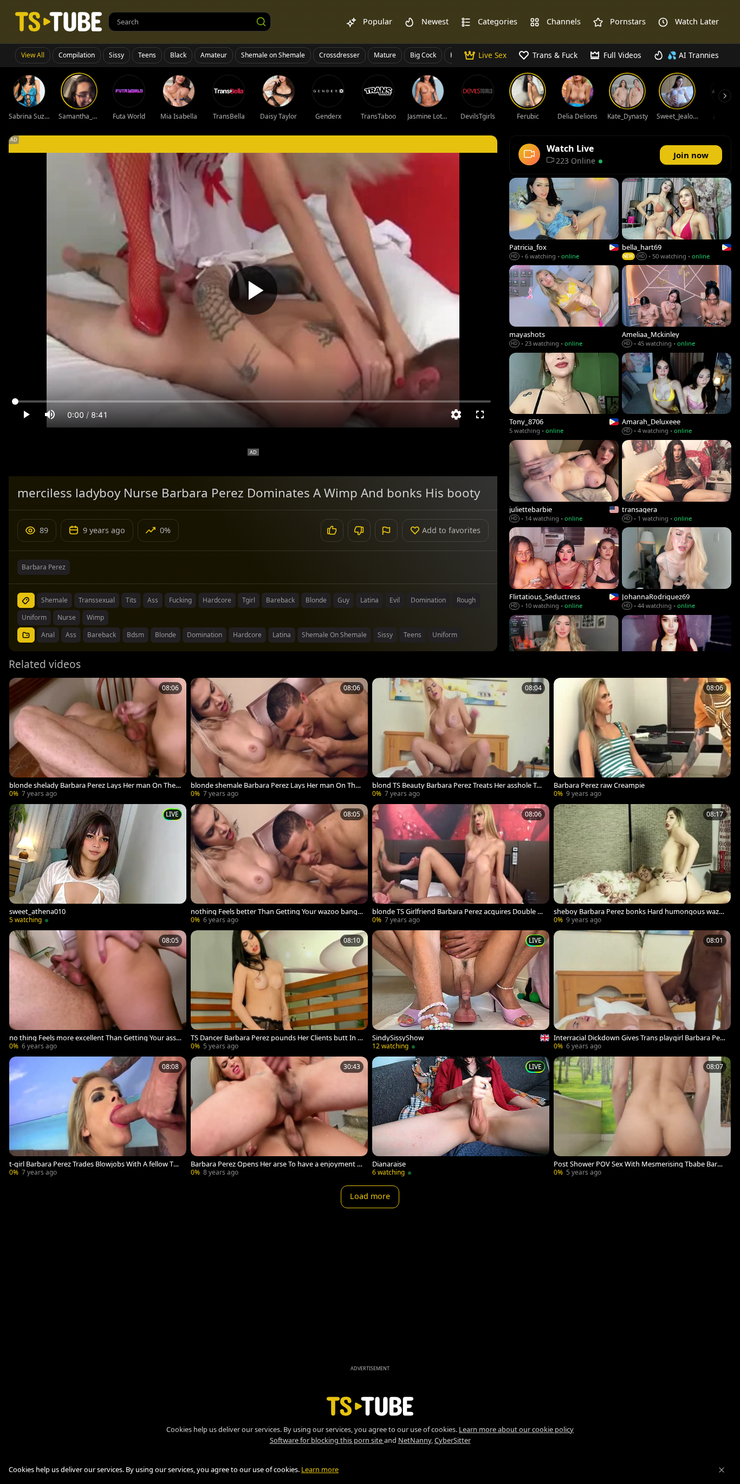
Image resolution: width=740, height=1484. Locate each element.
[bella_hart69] (676, 220)
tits (131, 600)
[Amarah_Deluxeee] (676, 395)
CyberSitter (452, 1440)
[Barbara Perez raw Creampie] (642, 739)
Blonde (165, 634)
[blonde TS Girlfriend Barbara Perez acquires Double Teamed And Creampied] (460, 865)
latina (369, 600)
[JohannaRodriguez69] (676, 569)
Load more (370, 1196)
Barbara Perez (44, 567)
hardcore (217, 600)
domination (428, 600)
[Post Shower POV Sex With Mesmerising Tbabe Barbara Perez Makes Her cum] (642, 1117)
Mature (385, 55)
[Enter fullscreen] (480, 414)
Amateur (213, 55)
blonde (316, 600)
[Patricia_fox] (564, 220)
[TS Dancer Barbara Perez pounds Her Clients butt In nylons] (279, 991)
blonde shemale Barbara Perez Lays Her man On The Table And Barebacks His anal (275, 785)
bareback (280, 600)
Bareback (101, 634)
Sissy (116, 55)
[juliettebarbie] (564, 482)
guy (343, 600)
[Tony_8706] (564, 395)
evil (395, 600)
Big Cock (423, 55)
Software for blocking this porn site (327, 1440)
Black (178, 55)
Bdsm (135, 634)
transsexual (97, 600)
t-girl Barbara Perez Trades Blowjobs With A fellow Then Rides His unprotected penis (95, 1164)
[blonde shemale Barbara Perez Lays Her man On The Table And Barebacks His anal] (279, 739)
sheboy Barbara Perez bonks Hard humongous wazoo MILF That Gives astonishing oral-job (638, 911)
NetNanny (414, 1440)
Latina (281, 634)
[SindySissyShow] (460, 991)
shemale (54, 600)
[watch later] (22, 690)
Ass (71, 634)
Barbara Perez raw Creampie (599, 785)
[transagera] (676, 482)
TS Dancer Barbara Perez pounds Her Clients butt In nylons (276, 1037)
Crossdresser (339, 55)
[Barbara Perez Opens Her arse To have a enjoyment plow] (279, 1117)
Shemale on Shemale (273, 55)
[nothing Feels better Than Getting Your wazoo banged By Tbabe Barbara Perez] (279, 865)
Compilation (77, 55)
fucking (180, 600)
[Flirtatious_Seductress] (564, 569)
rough (466, 600)
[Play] (253, 290)
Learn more (320, 1469)
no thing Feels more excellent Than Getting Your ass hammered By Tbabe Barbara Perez (95, 1037)
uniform (34, 617)
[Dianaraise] (460, 1117)
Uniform (444, 634)
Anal (48, 634)
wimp (95, 617)
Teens (147, 55)
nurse (66, 617)
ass (152, 600)
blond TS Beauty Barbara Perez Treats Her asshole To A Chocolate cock (456, 785)
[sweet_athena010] (97, 865)
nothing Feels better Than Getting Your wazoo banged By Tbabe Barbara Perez (276, 911)
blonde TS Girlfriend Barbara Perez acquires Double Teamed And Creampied (458, 911)
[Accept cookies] (721, 1470)
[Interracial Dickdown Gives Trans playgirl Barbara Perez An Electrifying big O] (642, 991)
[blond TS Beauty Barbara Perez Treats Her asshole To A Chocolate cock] (460, 739)
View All (32, 55)
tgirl (248, 600)
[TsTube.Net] (58, 21)
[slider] (253, 401)
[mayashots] (564, 307)
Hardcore (247, 634)
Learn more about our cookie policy (516, 1429)
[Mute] (50, 414)
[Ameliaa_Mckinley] (676, 307)
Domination (204, 634)
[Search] (261, 21)
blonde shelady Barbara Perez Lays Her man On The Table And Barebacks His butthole (95, 785)
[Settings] (456, 414)
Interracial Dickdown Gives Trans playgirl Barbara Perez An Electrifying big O (640, 1037)
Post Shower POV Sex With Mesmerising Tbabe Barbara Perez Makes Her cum (639, 1164)
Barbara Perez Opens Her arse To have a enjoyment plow (277, 1164)
